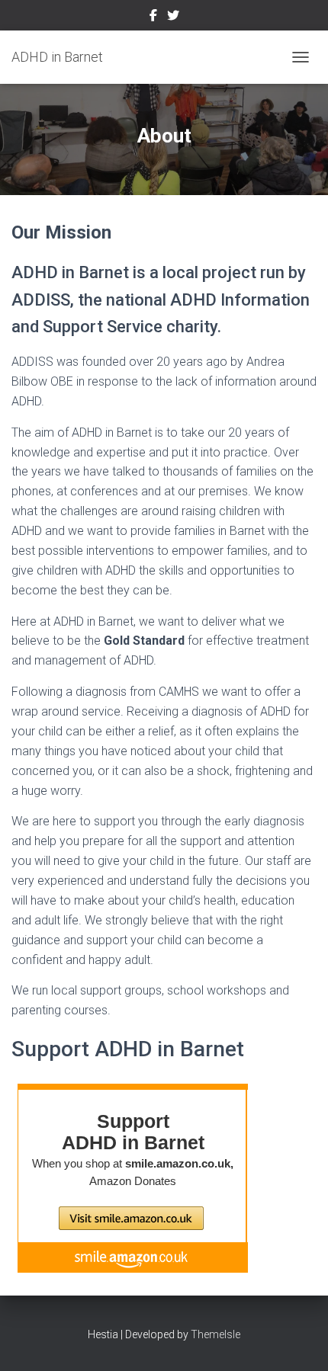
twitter (173, 17)
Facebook (153, 17)
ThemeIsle (215, 1334)
